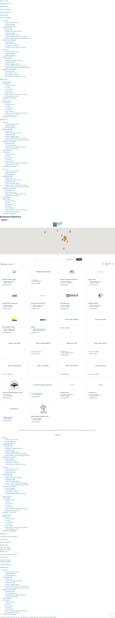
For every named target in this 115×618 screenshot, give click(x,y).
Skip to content (4, 1)
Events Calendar (38, 430)
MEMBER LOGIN (4, 6)
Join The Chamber (92, 430)
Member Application (10, 26)
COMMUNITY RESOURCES (9, 98)
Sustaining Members (10, 24)
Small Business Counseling (12, 45)
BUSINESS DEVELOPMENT (9, 40)
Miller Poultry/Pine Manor (8, 327)
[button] (45, 232)
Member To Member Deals (53, 430)
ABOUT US (5, 20)
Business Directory (23, 430)
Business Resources (10, 42)
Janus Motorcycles (64, 303)
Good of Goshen (9, 92)
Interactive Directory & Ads (12, 96)
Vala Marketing (24, 617)
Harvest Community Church (38, 303)
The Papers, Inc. (93, 392)
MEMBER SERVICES (8, 27)
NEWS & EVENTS (7, 82)
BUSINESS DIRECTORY (6, 3)
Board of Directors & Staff (12, 22)
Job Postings (68, 430)
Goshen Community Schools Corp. (69, 279)
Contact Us (74, 430)
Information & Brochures (82, 430)
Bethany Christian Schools (9, 279)
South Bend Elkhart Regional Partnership (15, 47)
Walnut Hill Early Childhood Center (40, 416)
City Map (7, 87)
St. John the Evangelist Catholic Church (12, 392)
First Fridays (8, 91)
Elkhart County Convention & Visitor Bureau (16, 94)
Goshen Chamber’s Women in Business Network (17, 38)
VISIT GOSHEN (6, 84)
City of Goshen (9, 89)
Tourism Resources (10, 85)
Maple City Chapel (93, 303)
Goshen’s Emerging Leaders (12, 34)
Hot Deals (44, 430)
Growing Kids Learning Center (10, 303)
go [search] (79, 259)
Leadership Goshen (10, 33)
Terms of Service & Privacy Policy (47, 617)
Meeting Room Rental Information (13, 31)
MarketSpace (62, 430)
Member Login (9, 29)
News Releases (30, 430)
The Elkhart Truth (64, 392)
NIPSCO (33, 327)
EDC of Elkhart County (11, 43)
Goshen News (92, 279)
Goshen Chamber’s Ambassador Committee (16, 36)
